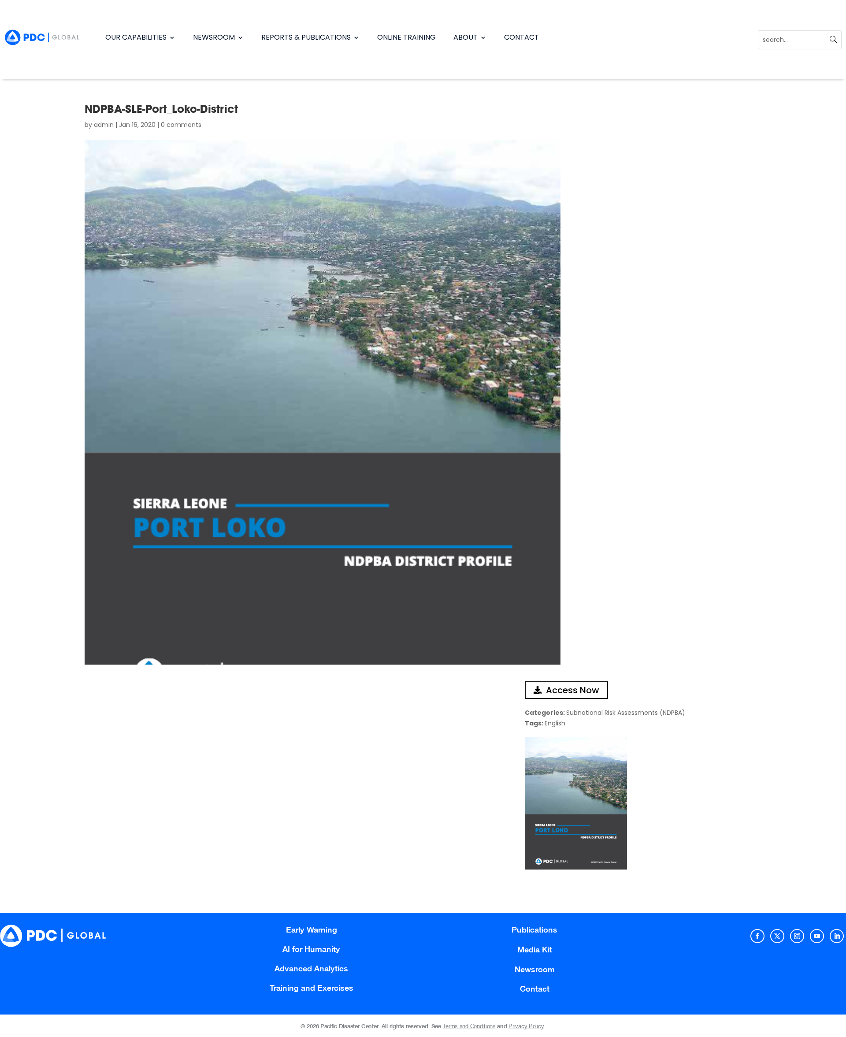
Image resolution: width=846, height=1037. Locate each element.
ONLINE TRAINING (406, 37)
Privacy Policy (526, 1026)
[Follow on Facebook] (757, 936)
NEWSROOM (214, 37)
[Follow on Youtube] (817, 936)
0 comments (181, 124)
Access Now (572, 690)
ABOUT (465, 37)
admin (104, 124)
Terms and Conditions (469, 1026)
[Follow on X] (777, 936)
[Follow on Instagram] (797, 936)
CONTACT (521, 37)
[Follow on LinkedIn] (837, 936)
